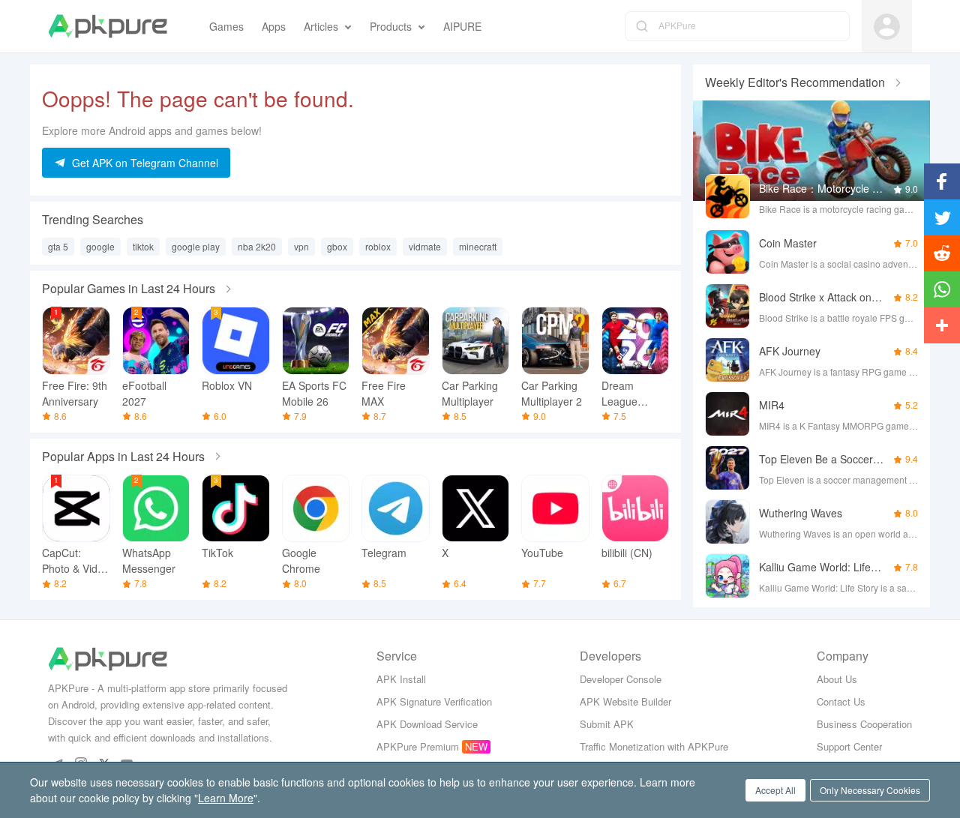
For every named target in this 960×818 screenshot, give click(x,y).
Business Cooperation (864, 724)
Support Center (849, 746)
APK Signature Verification (434, 701)
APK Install (401, 679)
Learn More (226, 797)
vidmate (425, 246)
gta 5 (58, 246)
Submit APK (607, 724)
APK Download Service (427, 724)
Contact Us (841, 701)
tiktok (143, 246)
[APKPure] (107, 26)
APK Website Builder (625, 701)
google (100, 246)
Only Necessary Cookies (870, 790)
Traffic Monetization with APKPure (654, 746)
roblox (378, 246)
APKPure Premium (417, 746)
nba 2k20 (257, 246)
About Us (837, 679)
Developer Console (621, 679)
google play (196, 246)
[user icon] (887, 26)
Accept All (775, 790)
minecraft (477, 246)
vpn (301, 246)
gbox (337, 246)
